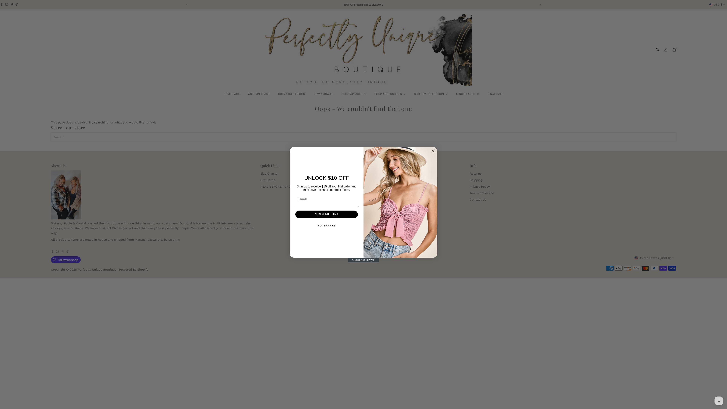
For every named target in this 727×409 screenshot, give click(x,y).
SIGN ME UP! (326, 214)
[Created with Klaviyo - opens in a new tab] (363, 260)
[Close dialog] (433, 151)
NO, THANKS (327, 225)
